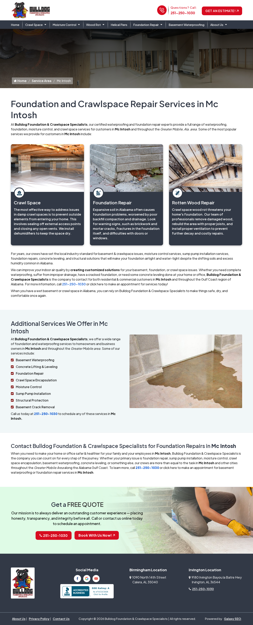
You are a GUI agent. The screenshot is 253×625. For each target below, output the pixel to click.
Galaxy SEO (232, 618)
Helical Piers (119, 24)
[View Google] (86, 578)
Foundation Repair (146, 24)
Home (15, 24)
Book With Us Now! (95, 535)
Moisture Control (64, 24)
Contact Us (61, 618)
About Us (216, 24)
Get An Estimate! (220, 11)
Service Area (41, 81)
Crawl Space (34, 24)
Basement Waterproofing (186, 24)
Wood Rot (93, 24)
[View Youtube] (96, 578)
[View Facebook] (77, 578)
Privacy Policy (39, 618)
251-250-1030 (183, 13)
